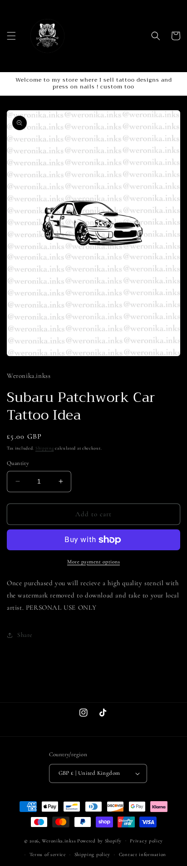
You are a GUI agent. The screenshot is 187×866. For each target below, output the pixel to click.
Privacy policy (146, 841)
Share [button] (25, 635)
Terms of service (48, 854)
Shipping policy (92, 854)
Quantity (18, 463)
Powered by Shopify (99, 840)
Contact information (142, 854)
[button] (11, 36)
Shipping (44, 448)
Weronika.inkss (59, 840)
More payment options (93, 561)
